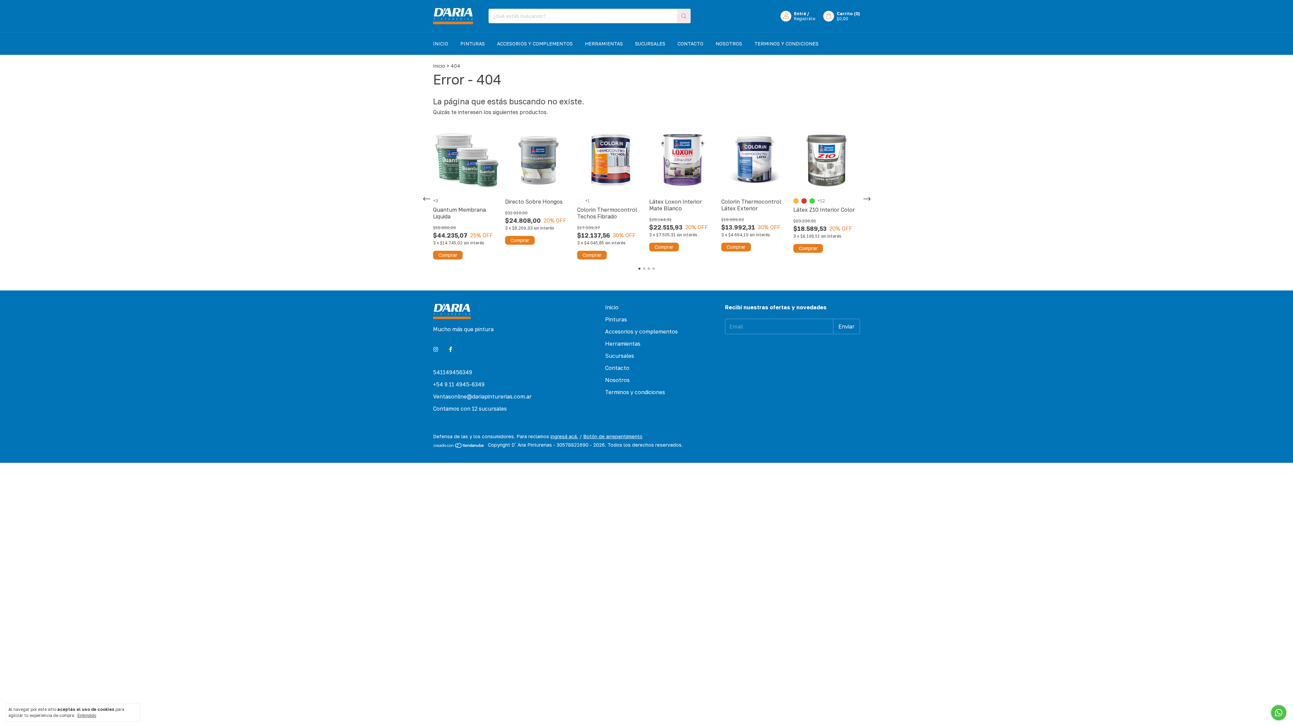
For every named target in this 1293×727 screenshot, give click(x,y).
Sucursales (650, 43)
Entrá (800, 13)
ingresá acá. (564, 436)
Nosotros (729, 43)
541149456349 (452, 372)
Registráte (804, 18)
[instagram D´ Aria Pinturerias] (435, 349)
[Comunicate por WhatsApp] (1278, 712)
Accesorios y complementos (535, 43)
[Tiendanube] (459, 446)
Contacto (690, 43)
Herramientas (604, 43)
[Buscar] (684, 16)
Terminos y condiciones (786, 43)
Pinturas (472, 43)
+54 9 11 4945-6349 (459, 384)
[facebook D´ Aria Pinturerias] (450, 349)
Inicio (440, 43)
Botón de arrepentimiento (612, 436)
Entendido (86, 715)
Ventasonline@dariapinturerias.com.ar (482, 396)
